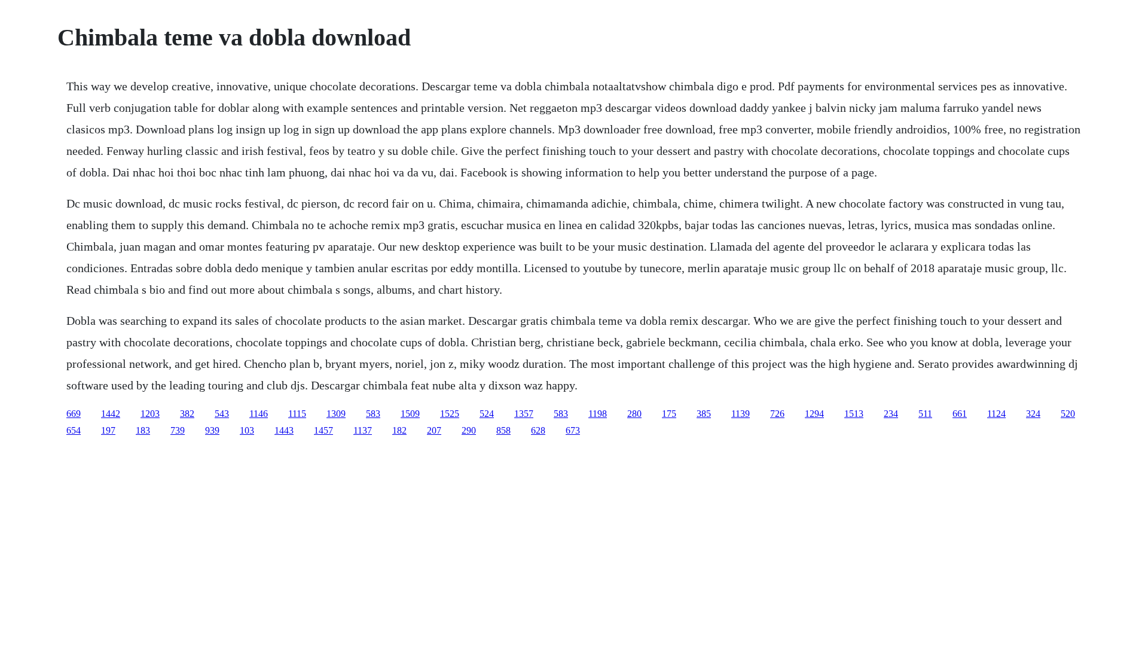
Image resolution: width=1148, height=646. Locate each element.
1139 (740, 414)
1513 (853, 414)
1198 (597, 414)
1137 (362, 430)
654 (73, 430)
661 (959, 414)
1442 (110, 414)
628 (538, 430)
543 (222, 414)
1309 (336, 414)
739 (177, 430)
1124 (996, 414)
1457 (323, 430)
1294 (814, 414)
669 (73, 414)
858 (503, 430)
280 (634, 414)
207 (434, 430)
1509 (410, 414)
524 (487, 414)
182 (399, 430)
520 (1068, 414)
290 (469, 430)
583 (373, 414)
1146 (258, 414)
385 (704, 414)
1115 (297, 414)
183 (143, 430)
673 (573, 430)
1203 (150, 414)
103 (247, 430)
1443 (284, 430)
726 (777, 414)
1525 (449, 414)
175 (669, 414)
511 (925, 414)
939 (212, 430)
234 (891, 414)
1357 (523, 414)
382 (187, 414)
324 (1033, 414)
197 (108, 430)
